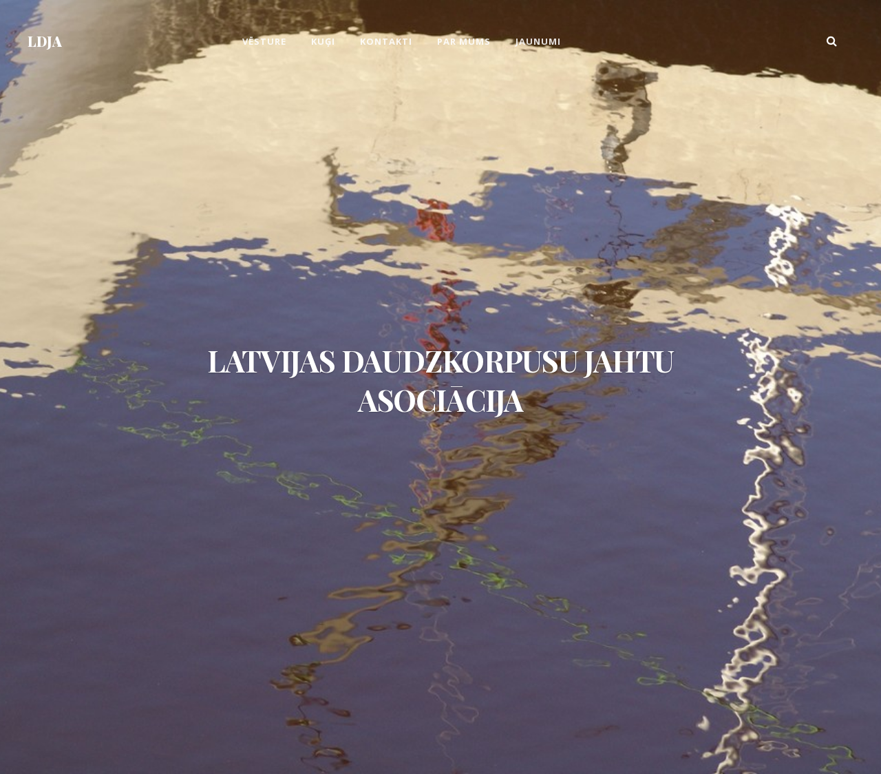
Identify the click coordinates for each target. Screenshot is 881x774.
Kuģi (323, 41)
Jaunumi (538, 41)
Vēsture (264, 41)
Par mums (464, 41)
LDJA (45, 41)
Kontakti (386, 41)
